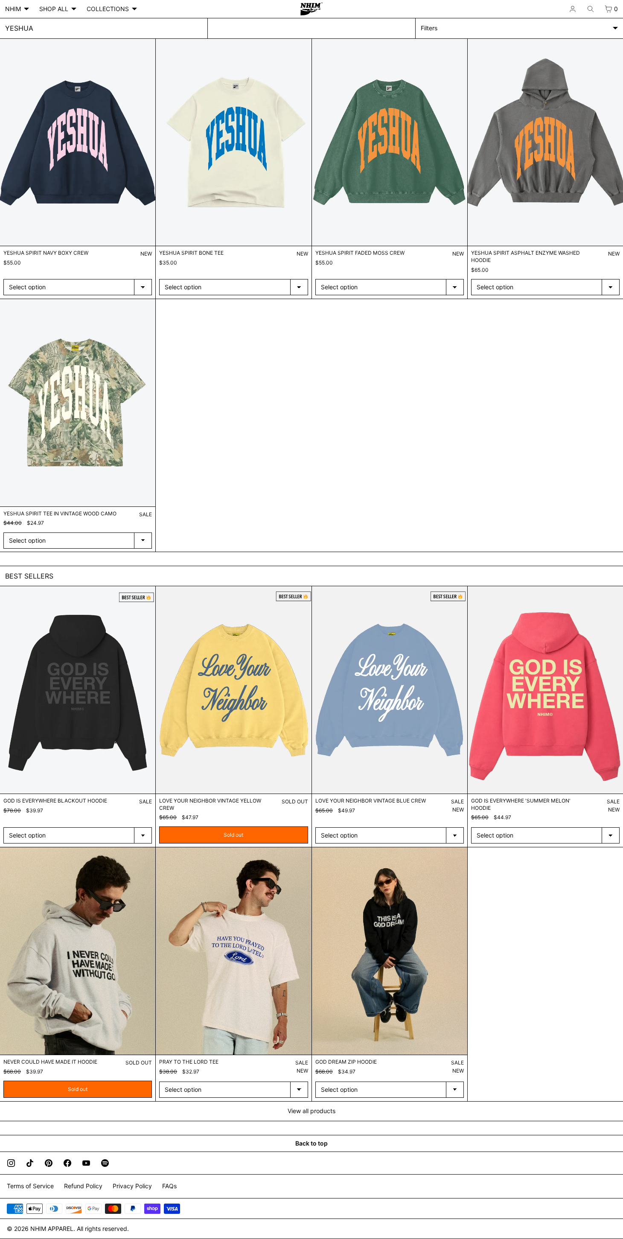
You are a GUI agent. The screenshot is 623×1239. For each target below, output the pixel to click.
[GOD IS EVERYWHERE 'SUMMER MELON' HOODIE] (545, 690)
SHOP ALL (53, 8)
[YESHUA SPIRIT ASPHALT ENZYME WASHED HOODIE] (545, 142)
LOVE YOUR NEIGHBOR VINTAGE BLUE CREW (370, 800)
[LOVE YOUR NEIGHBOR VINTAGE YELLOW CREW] (233, 690)
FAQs (169, 1186)
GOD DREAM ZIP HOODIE (346, 1062)
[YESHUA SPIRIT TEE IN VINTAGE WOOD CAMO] (77, 402)
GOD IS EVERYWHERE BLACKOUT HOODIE (55, 800)
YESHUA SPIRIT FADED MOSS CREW (360, 253)
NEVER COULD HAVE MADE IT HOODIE (50, 1062)
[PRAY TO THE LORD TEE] (233, 951)
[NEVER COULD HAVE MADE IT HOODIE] (77, 951)
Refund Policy (83, 1186)
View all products (311, 1110)
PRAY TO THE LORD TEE (188, 1062)
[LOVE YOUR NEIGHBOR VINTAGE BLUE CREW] (389, 690)
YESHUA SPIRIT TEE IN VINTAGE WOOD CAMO (59, 513)
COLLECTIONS (108, 8)
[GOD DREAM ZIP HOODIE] (389, 951)
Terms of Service (30, 1186)
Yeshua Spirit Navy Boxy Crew (45, 253)
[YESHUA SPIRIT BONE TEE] (233, 142)
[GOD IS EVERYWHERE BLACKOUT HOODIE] (77, 690)
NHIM (13, 8)
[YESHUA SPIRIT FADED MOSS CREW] (389, 142)
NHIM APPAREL (51, 1228)
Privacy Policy (132, 1186)
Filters (429, 28)
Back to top (311, 1143)
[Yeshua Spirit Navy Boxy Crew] (77, 142)
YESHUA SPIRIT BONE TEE (191, 253)
